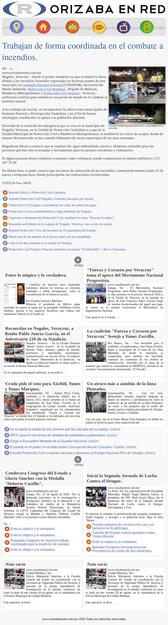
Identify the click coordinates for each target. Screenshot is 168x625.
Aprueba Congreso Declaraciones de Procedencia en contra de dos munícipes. (122, 549)
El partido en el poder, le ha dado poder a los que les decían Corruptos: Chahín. (73, 447)
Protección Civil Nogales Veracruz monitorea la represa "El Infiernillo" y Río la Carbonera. (67, 249)
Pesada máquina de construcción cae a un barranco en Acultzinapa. (123, 526)
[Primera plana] (15, 27)
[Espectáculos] (122, 27)
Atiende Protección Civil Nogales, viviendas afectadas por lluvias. (51, 199)
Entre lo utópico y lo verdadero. (33, 529)
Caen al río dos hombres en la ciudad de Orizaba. (40, 243)
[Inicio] (84, 16)
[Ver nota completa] (14, 303)
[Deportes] (95, 27)
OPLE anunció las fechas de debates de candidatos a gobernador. (63, 435)
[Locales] (42, 27)
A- (11, 69)
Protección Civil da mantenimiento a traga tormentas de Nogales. (50, 211)
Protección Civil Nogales (61, 93)
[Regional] (68, 27)
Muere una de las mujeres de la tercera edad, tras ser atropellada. (50, 236)
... (47, 314)
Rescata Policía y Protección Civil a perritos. (37, 192)
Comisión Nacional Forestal (42, 85)
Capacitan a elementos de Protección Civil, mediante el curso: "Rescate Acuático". (62, 217)
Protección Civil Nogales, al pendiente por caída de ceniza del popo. (53, 205)
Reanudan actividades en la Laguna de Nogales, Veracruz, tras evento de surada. (60, 224)
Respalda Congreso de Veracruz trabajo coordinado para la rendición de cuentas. (40, 542)
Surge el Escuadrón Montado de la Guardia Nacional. (54, 441)
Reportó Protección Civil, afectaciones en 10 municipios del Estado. (52, 230)
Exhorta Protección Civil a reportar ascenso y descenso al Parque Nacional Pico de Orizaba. (82, 453)
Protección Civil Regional (46, 89)
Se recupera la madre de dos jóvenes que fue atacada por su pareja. (65, 429)
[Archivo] (150, 27)
